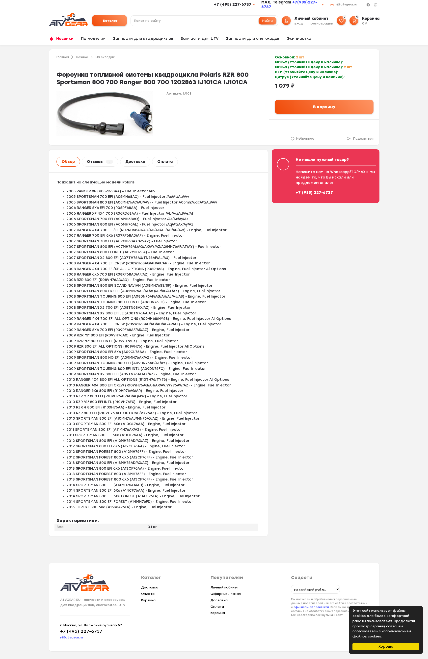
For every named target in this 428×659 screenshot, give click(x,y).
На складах (105, 57)
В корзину (324, 106)
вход (298, 23)
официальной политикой (311, 607)
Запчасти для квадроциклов (143, 38)
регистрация (322, 23)
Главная (62, 57)
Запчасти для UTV (199, 38)
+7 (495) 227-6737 (232, 4)
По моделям (93, 38)
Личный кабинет (225, 587)
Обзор (68, 161)
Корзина (148, 600)
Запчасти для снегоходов (252, 38)
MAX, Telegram (276, 2)
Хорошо (385, 646)
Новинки (65, 38)
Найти (267, 21)
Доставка (135, 161)
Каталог (110, 21)
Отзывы (98, 161)
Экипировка (299, 38)
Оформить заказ (226, 594)
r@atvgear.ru (346, 4)
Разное (82, 57)
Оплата (165, 161)
